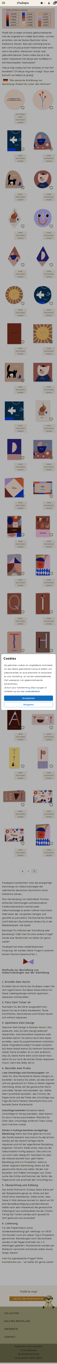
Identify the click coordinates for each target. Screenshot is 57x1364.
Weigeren (28, 704)
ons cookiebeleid (30, 691)
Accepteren (28, 698)
